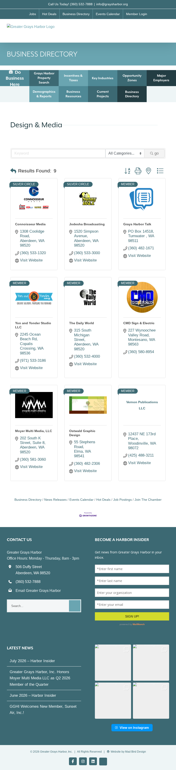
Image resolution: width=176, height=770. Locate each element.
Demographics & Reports (44, 94)
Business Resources (73, 94)
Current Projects (103, 94)
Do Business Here (15, 78)
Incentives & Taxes (73, 78)
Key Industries (102, 78)
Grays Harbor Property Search (44, 77)
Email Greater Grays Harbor (38, 591)
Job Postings (122, 499)
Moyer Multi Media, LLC (33, 431)
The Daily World (81, 323)
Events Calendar (81, 499)
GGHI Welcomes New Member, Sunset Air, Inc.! (43, 709)
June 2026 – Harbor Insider (33, 695)
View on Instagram (134, 727)
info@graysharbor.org (112, 4)
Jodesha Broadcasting (87, 224)
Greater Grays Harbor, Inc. (56, 751)
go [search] (156, 153)
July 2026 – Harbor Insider (32, 661)
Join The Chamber (148, 499)
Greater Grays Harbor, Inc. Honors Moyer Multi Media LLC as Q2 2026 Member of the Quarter (40, 678)
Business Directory (132, 94)
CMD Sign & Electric (138, 323)
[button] (13, 171)
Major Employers (161, 78)
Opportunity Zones (132, 78)
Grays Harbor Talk (137, 224)
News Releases (55, 499)
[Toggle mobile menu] (167, 28)
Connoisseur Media (30, 224)
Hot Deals (103, 499)
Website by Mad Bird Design (128, 751)
